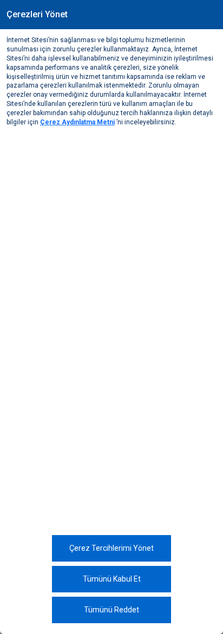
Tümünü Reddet (111, 609)
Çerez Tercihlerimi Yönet (111, 548)
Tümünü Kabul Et (112, 579)
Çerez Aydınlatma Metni (77, 122)
